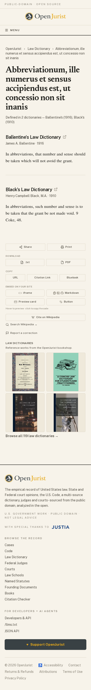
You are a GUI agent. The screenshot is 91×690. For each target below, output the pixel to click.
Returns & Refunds (19, 672)
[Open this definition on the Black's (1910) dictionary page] (56, 189)
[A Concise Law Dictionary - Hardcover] (25, 412)
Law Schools (14, 575)
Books (9, 593)
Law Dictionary (39, 49)
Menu (15, 30)
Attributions (48, 672)
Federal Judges (16, 563)
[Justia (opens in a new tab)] (61, 527)
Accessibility (50, 665)
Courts (10, 569)
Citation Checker (17, 599)
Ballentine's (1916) (58, 117)
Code (9, 551)
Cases (9, 545)
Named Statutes (17, 581)
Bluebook (72, 277)
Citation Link (42, 277)
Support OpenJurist (45, 644)
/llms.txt (11, 624)
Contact (74, 665)
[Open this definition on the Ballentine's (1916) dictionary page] (64, 137)
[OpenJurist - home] (45, 16)
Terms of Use (73, 672)
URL (15, 277)
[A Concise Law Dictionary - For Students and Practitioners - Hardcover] (65, 372)
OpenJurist (14, 49)
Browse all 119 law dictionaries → (32, 436)
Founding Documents (21, 587)
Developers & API (18, 618)
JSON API (12, 631)
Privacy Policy (15, 678)
